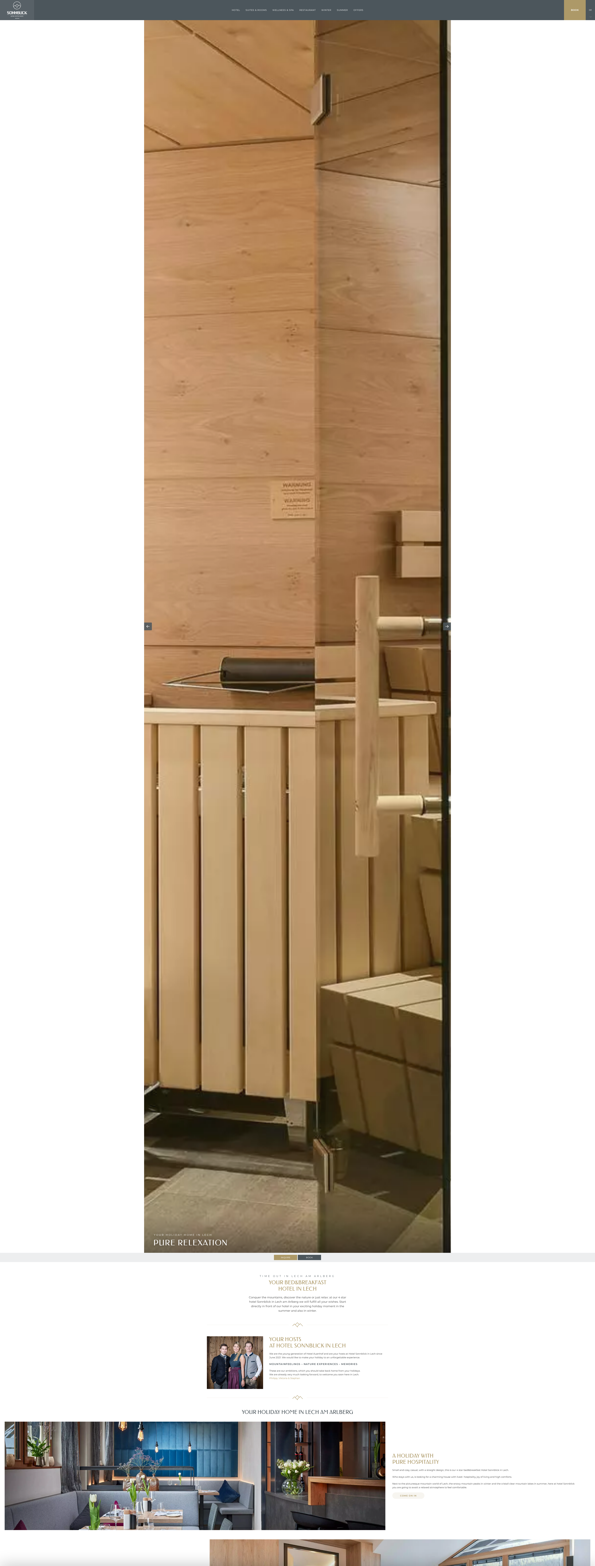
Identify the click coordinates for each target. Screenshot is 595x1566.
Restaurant (307, 10)
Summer (342, 10)
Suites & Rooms (256, 10)
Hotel (236, 10)
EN (590, 30)
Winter (326, 10)
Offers (358, 10)
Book (575, 10)
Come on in (408, 1495)
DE (590, 10)
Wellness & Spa (283, 10)
